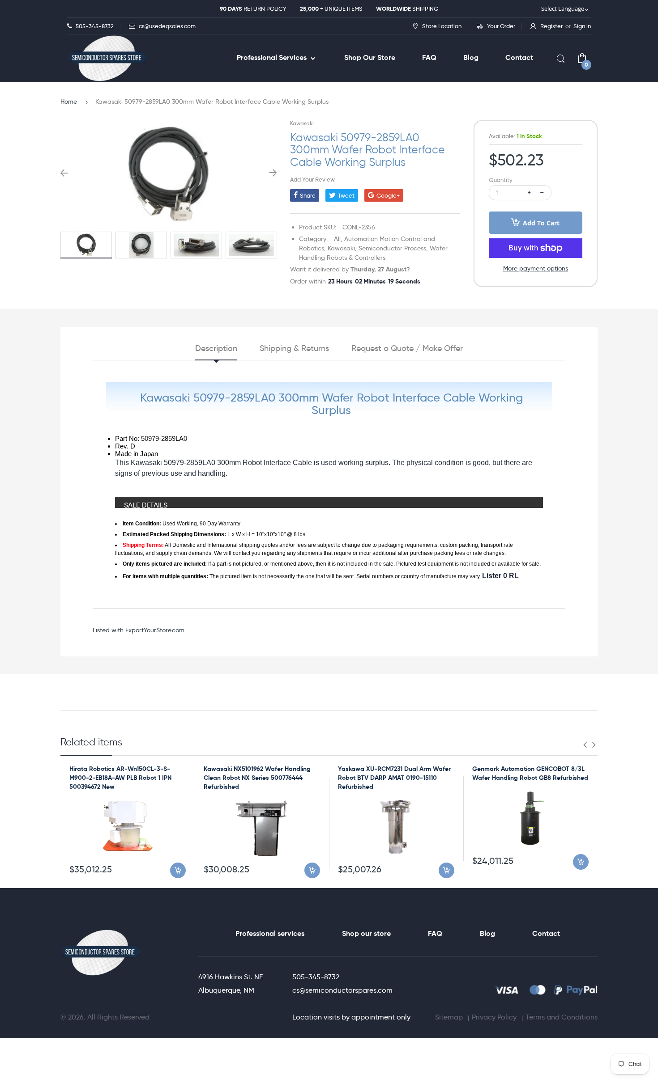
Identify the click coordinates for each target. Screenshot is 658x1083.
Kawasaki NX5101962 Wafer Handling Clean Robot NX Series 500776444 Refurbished (257, 777)
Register (551, 26)
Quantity (501, 180)
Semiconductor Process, (393, 248)
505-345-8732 (315, 977)
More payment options (535, 268)
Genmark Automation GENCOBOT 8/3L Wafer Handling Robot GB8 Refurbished (530, 773)
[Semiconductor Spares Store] (107, 58)
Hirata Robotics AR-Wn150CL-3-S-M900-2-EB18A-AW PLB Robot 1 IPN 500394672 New (120, 777)
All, (338, 239)
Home (68, 101)
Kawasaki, (342, 248)
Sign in (582, 26)
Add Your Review (312, 179)
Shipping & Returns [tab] (294, 348)
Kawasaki (302, 123)
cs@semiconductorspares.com (342, 990)
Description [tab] (216, 348)
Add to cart (541, 223)
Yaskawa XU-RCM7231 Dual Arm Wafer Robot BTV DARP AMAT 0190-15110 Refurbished (394, 777)
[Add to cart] (178, 870)
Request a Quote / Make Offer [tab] (407, 348)
